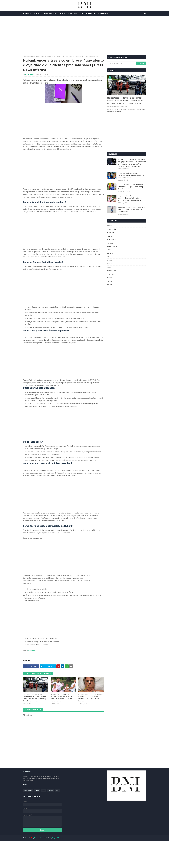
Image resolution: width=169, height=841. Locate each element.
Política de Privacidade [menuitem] (68, 13)
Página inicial (27, 56)
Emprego (110, 243)
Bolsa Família (112, 229)
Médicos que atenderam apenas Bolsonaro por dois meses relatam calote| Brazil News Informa (90, 697)
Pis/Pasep (110, 274)
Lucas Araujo (29, 74)
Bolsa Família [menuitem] (103, 13)
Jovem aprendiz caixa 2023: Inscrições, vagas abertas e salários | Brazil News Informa (131, 175)
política (110, 277)
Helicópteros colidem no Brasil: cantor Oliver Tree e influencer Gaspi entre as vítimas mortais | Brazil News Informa (34, 697)
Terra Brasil (32, 650)
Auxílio (110, 226)
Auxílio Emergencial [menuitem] (87, 13)
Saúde (110, 281)
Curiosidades (112, 239)
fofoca (110, 260)
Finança (110, 253)
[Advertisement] (84, 36)
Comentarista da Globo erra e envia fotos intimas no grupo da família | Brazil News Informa (131, 186)
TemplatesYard (38, 838)
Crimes (110, 236)
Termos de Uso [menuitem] (50, 13)
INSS (109, 267)
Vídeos (110, 288)
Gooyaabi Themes (57, 838)
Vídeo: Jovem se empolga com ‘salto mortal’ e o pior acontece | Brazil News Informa (131, 209)
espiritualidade (112, 246)
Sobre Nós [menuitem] (27, 13)
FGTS (109, 250)
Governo (110, 264)
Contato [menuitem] (37, 13)
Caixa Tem (111, 232)
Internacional (112, 270)
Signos (110, 284)
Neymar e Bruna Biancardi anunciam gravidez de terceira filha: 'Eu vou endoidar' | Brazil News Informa (62, 697)
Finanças (111, 257)
